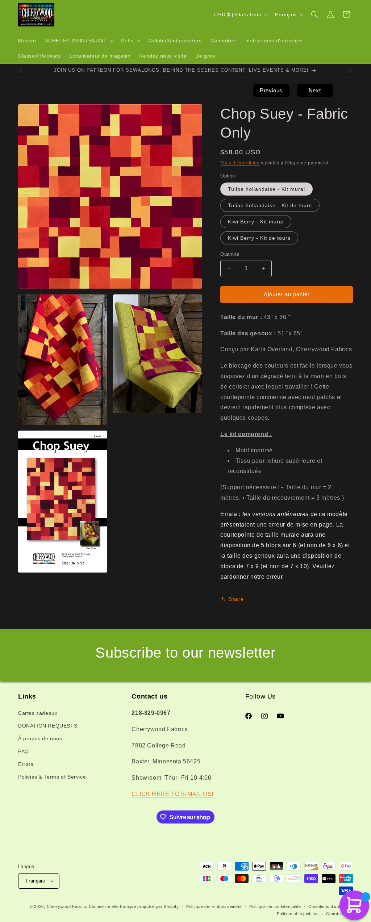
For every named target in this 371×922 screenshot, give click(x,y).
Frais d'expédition (240, 162)
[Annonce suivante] (350, 70)
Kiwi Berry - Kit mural (256, 222)
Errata (26, 764)
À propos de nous (40, 738)
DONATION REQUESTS (47, 726)
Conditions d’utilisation (330, 906)
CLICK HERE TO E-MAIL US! (172, 794)
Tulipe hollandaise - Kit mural (266, 189)
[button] (79, 40)
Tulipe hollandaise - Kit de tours (270, 205)
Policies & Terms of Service (52, 777)
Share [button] (236, 599)
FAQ (23, 751)
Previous (271, 90)
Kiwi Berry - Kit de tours (259, 238)
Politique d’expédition (297, 913)
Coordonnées (339, 913)
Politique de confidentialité (275, 906)
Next (315, 90)
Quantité (229, 254)
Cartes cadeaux (37, 713)
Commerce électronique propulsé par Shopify (134, 906)
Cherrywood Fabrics (67, 906)
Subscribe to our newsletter (185, 653)
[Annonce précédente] (21, 70)
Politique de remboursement (214, 906)
